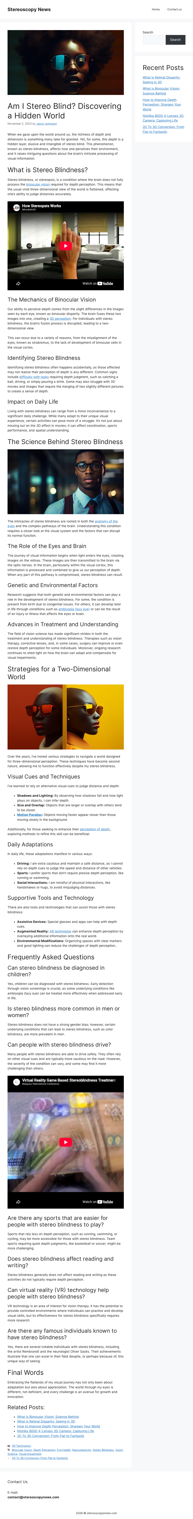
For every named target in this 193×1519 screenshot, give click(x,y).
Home (156, 9)
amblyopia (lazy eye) (74, 609)
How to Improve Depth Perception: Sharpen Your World (162, 104)
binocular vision (38, 184)
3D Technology (21, 1445)
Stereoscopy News (29, 9)
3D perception (60, 319)
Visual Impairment (30, 1453)
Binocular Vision (22, 1450)
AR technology (60, 931)
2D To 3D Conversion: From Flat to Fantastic (40, 1458)
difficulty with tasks (34, 377)
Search (148, 32)
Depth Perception (44, 1450)
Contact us (174, 9)
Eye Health (64, 1450)
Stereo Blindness (103, 1450)
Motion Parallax (29, 815)
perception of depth (95, 829)
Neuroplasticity (81, 1450)
